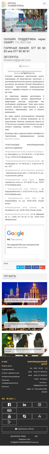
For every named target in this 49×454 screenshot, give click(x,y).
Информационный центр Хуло (17, 214)
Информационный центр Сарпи (20, 180)
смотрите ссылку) (12, 139)
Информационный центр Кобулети (22, 189)
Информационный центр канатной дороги (23, 161)
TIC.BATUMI (23, 42)
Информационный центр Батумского (21, 170)
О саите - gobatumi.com (10, 373)
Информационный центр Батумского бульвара (24, 152)
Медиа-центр (7, 366)
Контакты (5, 387)
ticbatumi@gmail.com (17, 60)
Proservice (34, 442)
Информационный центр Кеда (22, 198)
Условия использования (11, 377)
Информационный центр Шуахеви (21, 207)
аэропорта (40, 170)
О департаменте (8, 369)
